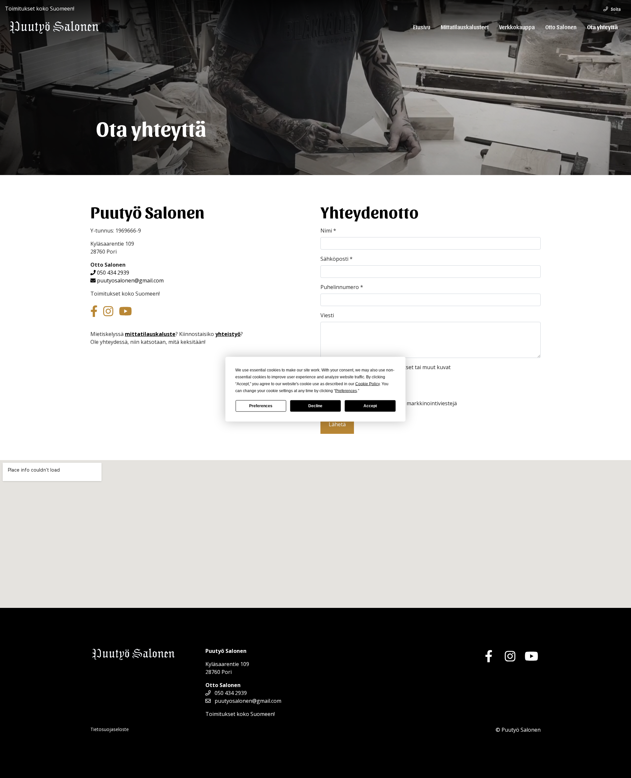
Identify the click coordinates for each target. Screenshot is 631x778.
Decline (315, 406)
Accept (370, 406)
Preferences (260, 406)
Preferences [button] (346, 390)
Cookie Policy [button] (367, 383)
